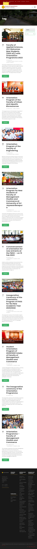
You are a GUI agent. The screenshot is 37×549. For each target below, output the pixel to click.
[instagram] (34, 546)
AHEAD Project (22, 512)
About (4, 1)
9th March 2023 (9, 152)
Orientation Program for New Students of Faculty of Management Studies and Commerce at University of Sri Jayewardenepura (14, 198)
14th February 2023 (10, 209)
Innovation (18, 1)
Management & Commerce (12, 211)
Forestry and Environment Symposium (30, 478)
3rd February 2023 (9, 257)
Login (15, 1)
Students (12, 62)
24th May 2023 (9, 60)
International (23, 1)
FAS (19, 61)
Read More (5, 76)
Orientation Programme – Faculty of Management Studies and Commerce (13, 437)
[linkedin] (29, 546)
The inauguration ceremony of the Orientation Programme (14, 389)
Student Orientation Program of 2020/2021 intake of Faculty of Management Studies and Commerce (14, 354)
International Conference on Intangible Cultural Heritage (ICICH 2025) (31, 516)
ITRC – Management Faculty (21, 494)
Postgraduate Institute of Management (21, 489)
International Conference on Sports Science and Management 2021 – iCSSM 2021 (31, 530)
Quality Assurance (11, 1)
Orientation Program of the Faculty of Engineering (13, 147)
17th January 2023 (9, 310)
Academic (9, 61)
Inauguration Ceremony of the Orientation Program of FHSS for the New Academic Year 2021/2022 (14, 301)
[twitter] (31, 546)
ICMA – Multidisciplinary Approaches (31, 505)
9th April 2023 (9, 108)
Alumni (7, 1)
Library (9, 2)
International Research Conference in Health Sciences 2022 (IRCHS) (31, 523)
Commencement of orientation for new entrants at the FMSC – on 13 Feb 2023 (14, 250)
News (21, 61)
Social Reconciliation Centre (21, 527)
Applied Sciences (14, 61)
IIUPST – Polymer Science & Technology (31, 497)
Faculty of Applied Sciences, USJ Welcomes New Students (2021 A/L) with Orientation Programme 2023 (14, 51)
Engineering (9, 154)
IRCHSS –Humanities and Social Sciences (31, 490)
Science (7, 62)
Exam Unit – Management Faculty (21, 498)
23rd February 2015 (10, 444)
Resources (27, 1)
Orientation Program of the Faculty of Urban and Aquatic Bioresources (14, 102)
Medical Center (5, 2)
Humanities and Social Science (13, 311)
